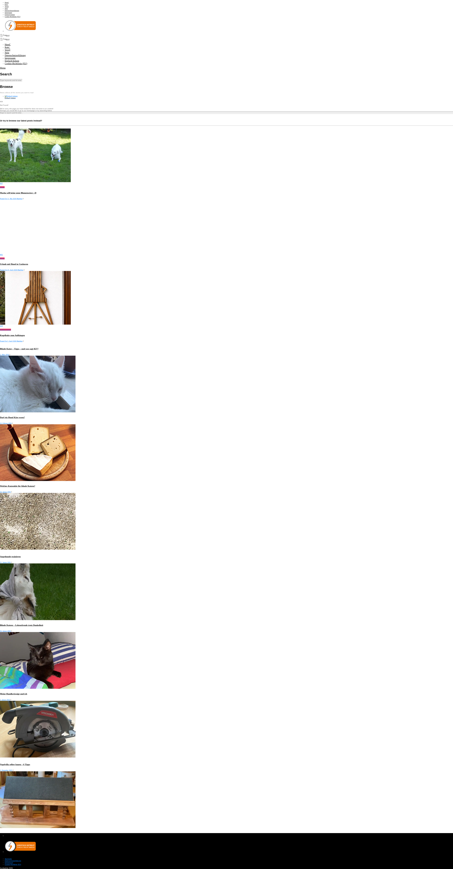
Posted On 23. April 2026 (9, 270)
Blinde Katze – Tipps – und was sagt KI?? (19, 349)
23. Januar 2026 (5, 492)
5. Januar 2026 (5, 700)
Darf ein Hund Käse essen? (12, 417)
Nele (6, 9)
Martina (19, 199)
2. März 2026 (4, 355)
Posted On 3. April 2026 (8, 341)
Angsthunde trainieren (10, 556)
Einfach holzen (10, 15)
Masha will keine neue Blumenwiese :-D (18, 193)
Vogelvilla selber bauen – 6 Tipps (15, 764)
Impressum (8, 13)
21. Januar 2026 (5, 562)
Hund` (7, 3)
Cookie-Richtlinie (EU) (12, 17)
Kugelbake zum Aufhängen (12, 335)
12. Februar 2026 (6, 423)
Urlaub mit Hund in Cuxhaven (14, 264)
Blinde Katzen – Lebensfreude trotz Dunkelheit (21, 625)
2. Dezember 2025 (6, 770)
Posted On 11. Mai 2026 (8, 199)
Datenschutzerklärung (12, 11)
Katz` (6, 5)
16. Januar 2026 (5, 631)
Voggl (7, 7)
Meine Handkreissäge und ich (13, 694)
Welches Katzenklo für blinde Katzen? (17, 486)
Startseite (8, 859)
